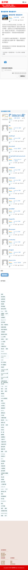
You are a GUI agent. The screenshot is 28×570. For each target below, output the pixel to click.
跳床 (2, 503)
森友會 (2, 348)
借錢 (11, 561)
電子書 (2, 425)
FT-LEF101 (3, 501)
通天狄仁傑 (3, 491)
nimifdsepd (12, 136)
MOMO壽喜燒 (4, 398)
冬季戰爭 (3, 332)
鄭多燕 (2, 420)
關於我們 (3, 553)
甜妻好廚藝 (3, 327)
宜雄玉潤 (3, 466)
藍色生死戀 (3, 308)
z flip (2, 386)
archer (2, 489)
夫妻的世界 (3, 441)
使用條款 (3, 556)
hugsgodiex (12, 219)
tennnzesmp (12, 198)
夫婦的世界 (3, 444)
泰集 (2, 294)
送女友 (2, 429)
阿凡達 (2, 498)
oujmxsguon (12, 177)
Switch (2, 351)
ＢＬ (7, 420)
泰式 (2, 388)
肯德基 (2, 479)
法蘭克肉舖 (3, 417)
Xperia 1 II (3, 319)
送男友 (2, 427)
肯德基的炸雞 (4, 510)
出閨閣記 (3, 317)
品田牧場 (3, 299)
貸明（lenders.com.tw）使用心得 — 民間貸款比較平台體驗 (17, 115)
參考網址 (7, 68)
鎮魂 (2, 400)
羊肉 (6, 311)
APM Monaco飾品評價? (4, 370)
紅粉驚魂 (3, 461)
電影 (2, 508)
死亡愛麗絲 (3, 364)
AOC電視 (3, 341)
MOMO (2, 396)
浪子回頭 (3, 322)
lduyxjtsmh (12, 146)
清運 (7, 348)
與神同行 (3, 456)
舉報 (24, 118)
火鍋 (6, 388)
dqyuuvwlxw (12, 260)
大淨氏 (2, 344)
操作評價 (3, 481)
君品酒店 (3, 301)
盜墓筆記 (3, 437)
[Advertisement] (14, 93)
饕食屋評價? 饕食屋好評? (16, 15)
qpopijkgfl (11, 208)
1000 (6, 489)
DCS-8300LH (4, 353)
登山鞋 (2, 477)
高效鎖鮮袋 (3, 496)
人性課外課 (3, 484)
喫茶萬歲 (3, 306)
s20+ (2, 458)
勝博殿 (2, 434)
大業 (6, 451)
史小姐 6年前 (16, 17)
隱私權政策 (3, 554)
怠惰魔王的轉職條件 (4, 474)
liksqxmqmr (12, 229)
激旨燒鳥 (3, 296)
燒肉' (2, 391)
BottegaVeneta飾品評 (4, 374)
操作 (7, 339)
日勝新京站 (3, 346)
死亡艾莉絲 (3, 362)
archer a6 (3, 486)
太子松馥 (3, 506)
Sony (2, 311)
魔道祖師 (3, 408)
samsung (3, 453)
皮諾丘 (2, 339)
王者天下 (3, 439)
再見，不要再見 (4, 324)
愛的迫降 (3, 446)
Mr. (10, 125)
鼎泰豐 (2, 304)
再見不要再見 (4, 329)
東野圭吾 (3, 412)
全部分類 (8, 5)
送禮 (7, 425)
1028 (2, 359)
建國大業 (3, 449)
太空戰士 (3, 405)
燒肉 (6, 391)
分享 (11, 20)
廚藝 (2, 515)
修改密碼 (3, 564)
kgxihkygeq (12, 188)
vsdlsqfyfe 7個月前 (17, 262)
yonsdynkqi (12, 239)
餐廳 (12, 5)
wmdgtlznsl (12, 167)
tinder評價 (3, 336)
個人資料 (3, 562)
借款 (11, 562)
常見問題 (3, 561)
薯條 (6, 508)
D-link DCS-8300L (3, 357)
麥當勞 (2, 367)
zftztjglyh (11, 250)
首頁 (3, 5)
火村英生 (3, 403)
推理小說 (3, 422)
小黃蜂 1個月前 (17, 118)
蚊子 (6, 515)
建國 (2, 451)
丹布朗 (2, 415)
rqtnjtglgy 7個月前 (17, 148)
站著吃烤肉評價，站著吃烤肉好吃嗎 (4, 383)
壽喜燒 (2, 393)
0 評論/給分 (21, 20)
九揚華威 (3, 468)
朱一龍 (2, 432)
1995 (6, 386)
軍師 (2, 494)
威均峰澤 (3, 470)
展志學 (2, 463)
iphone (2, 410)
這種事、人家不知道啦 (4, 314)
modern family (4, 513)
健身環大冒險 (4, 334)
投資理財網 (12, 564)
